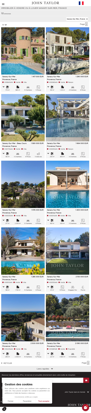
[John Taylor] (45, 3)
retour (8, 363)
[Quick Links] (52, 369)
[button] (5, 409)
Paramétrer (27, 401)
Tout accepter (43, 401)
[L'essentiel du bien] (3, 87)
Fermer (10, 401)
